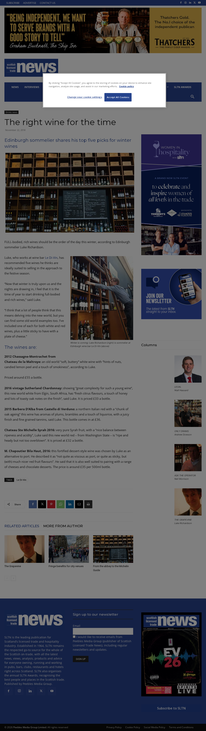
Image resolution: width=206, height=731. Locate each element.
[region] (104, 90)
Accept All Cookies (118, 97)
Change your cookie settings (84, 96)
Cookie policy (126, 86)
